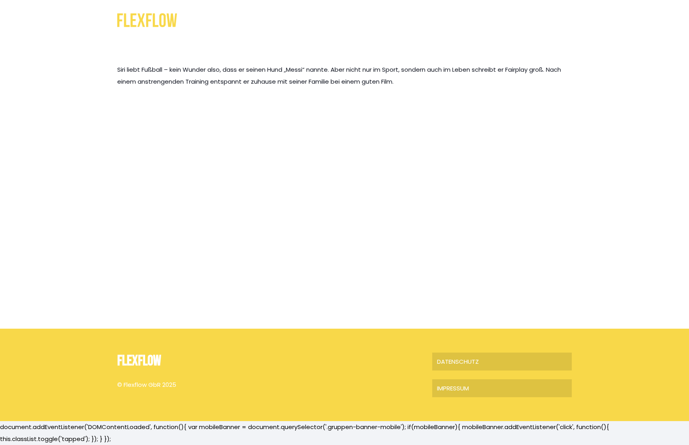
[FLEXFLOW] (147, 20)
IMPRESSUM (453, 388)
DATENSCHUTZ (458, 361)
